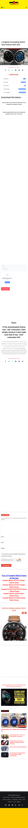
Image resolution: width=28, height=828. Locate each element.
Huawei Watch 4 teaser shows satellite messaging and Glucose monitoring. (17, 755)
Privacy (20, 812)
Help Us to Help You (7, 812)
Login (14, 814)
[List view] (6, 269)
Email (2, 542)
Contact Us (10, 814)
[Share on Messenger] (15, 70)
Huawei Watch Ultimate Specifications (18, 759)
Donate (8, 809)
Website (3, 548)
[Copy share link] (19, 70)
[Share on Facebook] (5, 70)
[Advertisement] (14, 24)
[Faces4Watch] (14, 3)
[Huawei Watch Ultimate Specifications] (5, 761)
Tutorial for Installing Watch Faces (18, 809)
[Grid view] (3, 269)
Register (18, 814)
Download (7, 282)
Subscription (15, 812)
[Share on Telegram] (9, 70)
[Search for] (26, 7)
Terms (24, 812)
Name (2, 536)
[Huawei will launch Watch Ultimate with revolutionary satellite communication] (5, 767)
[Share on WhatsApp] (12, 70)
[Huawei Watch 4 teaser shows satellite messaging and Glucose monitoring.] (5, 755)
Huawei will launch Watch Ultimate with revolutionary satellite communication (17, 767)
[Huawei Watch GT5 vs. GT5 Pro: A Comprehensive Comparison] (5, 749)
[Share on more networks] (22, 70)
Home (4, 809)
